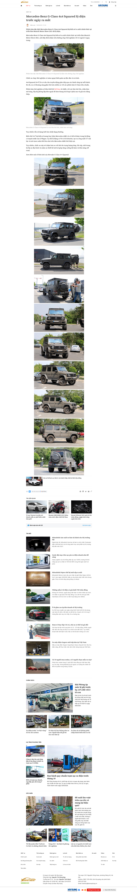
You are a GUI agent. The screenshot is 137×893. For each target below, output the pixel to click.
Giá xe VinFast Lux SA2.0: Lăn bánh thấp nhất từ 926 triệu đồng (62, 478)
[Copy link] (91, 491)
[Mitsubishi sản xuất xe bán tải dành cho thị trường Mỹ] (38, 544)
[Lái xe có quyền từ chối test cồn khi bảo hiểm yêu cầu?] (81, 835)
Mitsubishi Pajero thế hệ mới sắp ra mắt (67, 572)
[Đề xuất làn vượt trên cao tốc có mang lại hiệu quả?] (49, 811)
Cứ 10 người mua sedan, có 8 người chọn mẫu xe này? (72, 660)
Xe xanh (77, 5)
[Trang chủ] (21, 5)
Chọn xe (65, 860)
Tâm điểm (23, 868)
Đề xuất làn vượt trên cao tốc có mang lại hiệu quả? (83, 801)
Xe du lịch (39, 857)
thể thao (57, 89)
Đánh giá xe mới (54, 857)
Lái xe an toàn (67, 864)
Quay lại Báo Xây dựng (110, 890)
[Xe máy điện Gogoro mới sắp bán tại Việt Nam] (38, 648)
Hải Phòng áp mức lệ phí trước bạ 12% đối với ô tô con (83, 688)
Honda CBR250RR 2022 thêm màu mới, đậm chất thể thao (58, 516)
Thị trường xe (38, 5)
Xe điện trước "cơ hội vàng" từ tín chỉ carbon (36, 732)
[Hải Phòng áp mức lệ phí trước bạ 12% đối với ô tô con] (49, 698)
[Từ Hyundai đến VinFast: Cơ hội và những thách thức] (36, 835)
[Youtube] (82, 890)
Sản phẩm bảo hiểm (81, 857)
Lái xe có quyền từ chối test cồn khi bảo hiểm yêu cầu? (81, 845)
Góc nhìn (29, 793)
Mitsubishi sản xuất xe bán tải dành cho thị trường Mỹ (71, 539)
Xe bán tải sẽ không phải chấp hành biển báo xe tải (80, 732)
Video (84, 5)
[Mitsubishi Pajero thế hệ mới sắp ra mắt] (38, 578)
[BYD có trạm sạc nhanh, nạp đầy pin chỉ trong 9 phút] (35, 772)
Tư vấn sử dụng (67, 857)
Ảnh (91, 5)
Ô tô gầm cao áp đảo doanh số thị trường (67, 607)
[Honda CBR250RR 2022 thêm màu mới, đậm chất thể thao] (59, 506)
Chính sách (30, 680)
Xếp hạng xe (53, 864)
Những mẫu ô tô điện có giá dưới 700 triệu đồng (70, 590)
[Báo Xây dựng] (103, 5)
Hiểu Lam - (33, 25)
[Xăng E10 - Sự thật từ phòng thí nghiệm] (59, 835)
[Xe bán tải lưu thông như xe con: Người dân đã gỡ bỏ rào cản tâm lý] (59, 721)
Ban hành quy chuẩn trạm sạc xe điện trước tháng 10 (68, 777)
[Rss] (85, 890)
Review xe (103, 857)
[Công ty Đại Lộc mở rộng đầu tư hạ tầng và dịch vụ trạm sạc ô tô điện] (35, 751)
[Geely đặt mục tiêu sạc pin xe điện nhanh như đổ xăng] (38, 561)
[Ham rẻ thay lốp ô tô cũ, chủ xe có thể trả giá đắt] (38, 631)
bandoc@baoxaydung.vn (89, 883)
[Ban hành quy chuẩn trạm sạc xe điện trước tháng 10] (69, 759)
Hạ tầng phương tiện (33, 742)
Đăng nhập (113, 2)
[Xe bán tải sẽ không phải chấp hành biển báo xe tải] (81, 721)
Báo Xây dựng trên (36, 491)
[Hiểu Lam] (27, 25)
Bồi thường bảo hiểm (81, 860)
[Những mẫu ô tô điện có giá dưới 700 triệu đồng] (38, 596)
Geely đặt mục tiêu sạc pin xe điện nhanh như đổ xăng (70, 556)
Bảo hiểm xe (67, 5)
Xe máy (38, 864)
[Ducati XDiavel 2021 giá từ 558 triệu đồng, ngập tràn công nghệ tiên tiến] (81, 506)
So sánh (52, 860)
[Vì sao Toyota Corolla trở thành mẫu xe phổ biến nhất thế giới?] (36, 506)
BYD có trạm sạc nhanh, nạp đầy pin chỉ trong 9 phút (34, 782)
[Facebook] (79, 890)
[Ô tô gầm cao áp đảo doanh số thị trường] (38, 613)
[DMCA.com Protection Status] (25, 883)
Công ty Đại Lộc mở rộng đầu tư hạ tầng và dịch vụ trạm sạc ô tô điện (34, 761)
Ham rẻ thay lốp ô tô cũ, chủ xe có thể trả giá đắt (70, 625)
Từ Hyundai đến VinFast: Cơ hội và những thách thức (36, 845)
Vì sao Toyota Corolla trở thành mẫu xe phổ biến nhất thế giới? (35, 517)
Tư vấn (103, 864)
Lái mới (58, 5)
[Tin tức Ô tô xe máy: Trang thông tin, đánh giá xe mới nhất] (24, 2)
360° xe (28, 5)
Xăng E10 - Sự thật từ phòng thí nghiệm (59, 845)
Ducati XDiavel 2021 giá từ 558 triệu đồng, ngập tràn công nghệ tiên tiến (81, 517)
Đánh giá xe (49, 5)
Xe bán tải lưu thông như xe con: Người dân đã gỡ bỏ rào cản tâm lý (59, 733)
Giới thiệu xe (104, 860)
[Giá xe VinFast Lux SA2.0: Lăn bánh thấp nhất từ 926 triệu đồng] (34, 481)
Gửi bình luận (87, 525)
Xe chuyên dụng (40, 860)
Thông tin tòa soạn (94, 890)
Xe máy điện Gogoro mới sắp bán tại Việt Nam (69, 642)
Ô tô (113, 857)
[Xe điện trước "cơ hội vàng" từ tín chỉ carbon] (36, 721)
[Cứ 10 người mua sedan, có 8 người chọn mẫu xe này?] (38, 666)
